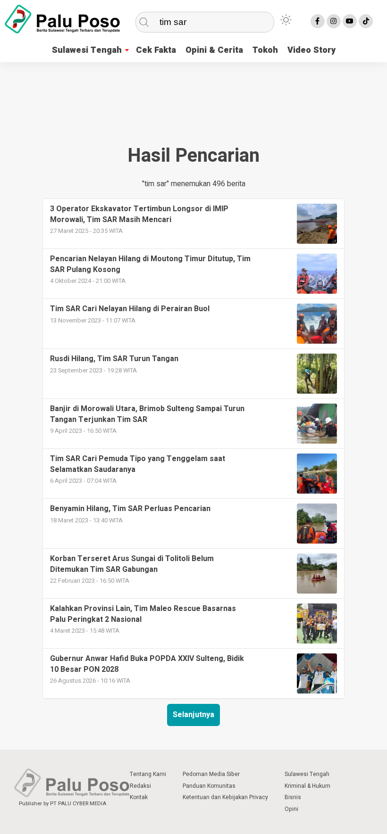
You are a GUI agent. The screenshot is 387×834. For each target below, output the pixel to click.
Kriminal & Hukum (307, 786)
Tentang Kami (148, 774)
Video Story (311, 50)
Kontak (139, 797)
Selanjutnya (193, 714)
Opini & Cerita (214, 50)
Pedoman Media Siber (211, 774)
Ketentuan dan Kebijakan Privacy (225, 797)
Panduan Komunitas (209, 786)
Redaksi (140, 786)
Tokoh (265, 50)
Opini (291, 809)
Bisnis (293, 797)
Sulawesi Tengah (87, 50)
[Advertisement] (193, 100)
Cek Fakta (156, 50)
